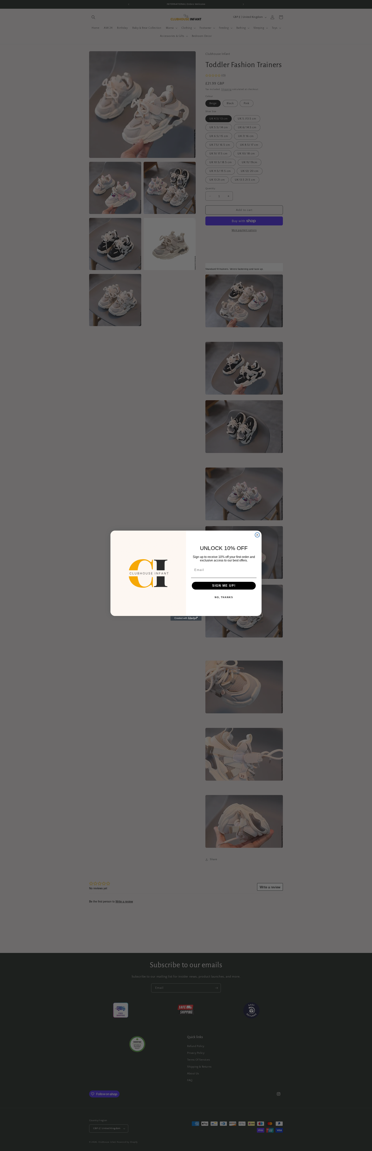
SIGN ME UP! (224, 585)
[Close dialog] (257, 535)
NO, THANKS (224, 597)
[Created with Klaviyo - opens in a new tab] (186, 618)
